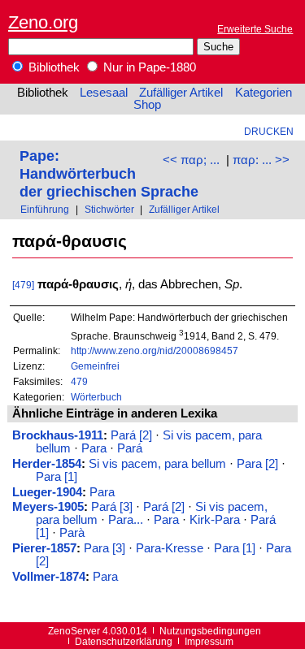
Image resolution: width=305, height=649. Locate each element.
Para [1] (56, 476)
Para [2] (257, 463)
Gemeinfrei (95, 366)
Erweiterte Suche (255, 29)
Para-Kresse (169, 548)
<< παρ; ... (191, 160)
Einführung (44, 209)
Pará (129, 448)
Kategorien (263, 92)
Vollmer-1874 (48, 576)
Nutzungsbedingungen (210, 630)
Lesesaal (104, 92)
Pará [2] (131, 435)
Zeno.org (43, 22)
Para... (125, 519)
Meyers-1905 (48, 506)
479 (79, 381)
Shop (147, 104)
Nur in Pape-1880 (148, 67)
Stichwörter (109, 209)
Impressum (209, 641)
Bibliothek (52, 67)
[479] (23, 284)
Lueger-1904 (47, 492)
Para (94, 448)
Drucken (269, 131)
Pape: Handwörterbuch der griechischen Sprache (109, 173)
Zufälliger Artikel (181, 92)
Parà (72, 532)
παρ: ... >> (261, 160)
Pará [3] (112, 506)
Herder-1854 (46, 463)
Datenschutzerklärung (123, 641)
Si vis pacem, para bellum (157, 463)
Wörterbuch (96, 397)
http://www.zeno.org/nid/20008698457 (154, 350)
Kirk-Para (215, 519)
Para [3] (104, 548)
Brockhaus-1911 (57, 435)
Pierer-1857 (44, 548)
